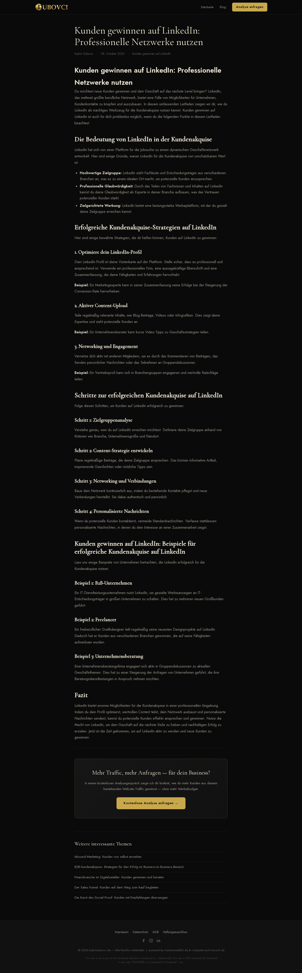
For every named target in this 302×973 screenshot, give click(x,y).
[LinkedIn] (159, 941)
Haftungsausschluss (175, 932)
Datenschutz (140, 932)
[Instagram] (151, 941)
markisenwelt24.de (176, 950)
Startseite (207, 7)
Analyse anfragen (249, 7)
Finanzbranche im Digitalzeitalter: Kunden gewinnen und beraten (119, 877)
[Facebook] (143, 941)
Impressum (121, 932)
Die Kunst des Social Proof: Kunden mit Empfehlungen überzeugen (121, 897)
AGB (156, 932)
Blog (223, 7)
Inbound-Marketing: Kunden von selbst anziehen (108, 856)
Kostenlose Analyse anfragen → (151, 803)
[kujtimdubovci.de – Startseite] (52, 7)
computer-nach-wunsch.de (208, 950)
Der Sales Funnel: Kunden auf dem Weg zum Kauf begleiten (117, 887)
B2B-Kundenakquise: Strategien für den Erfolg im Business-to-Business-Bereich (129, 866)
